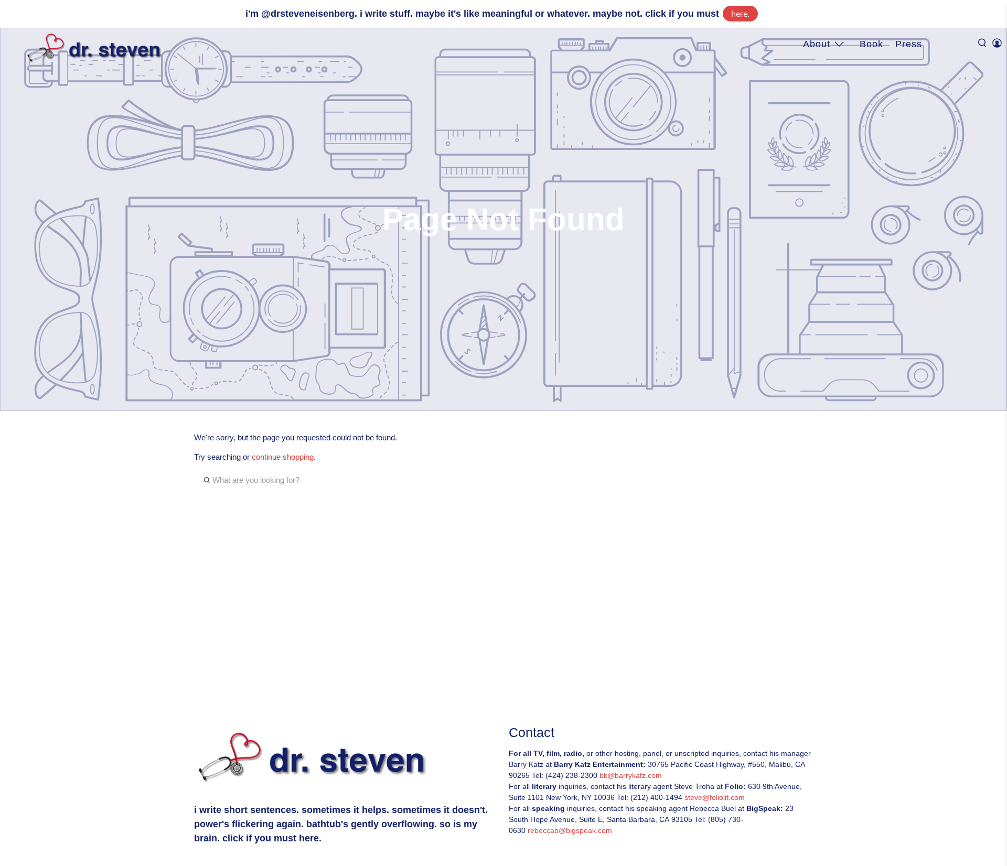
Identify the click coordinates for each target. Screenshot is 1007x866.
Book (871, 44)
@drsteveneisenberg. (309, 13)
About (816, 44)
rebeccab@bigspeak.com (570, 830)
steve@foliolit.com (714, 797)
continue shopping (283, 456)
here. (740, 13)
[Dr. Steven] (96, 48)
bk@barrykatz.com (630, 775)
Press (908, 44)
